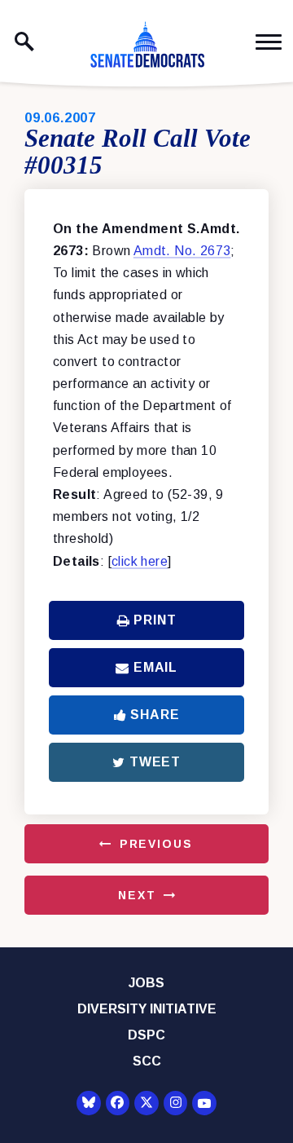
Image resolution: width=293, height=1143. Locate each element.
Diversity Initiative (146, 1009)
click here (140, 561)
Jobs (146, 983)
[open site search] (24, 41)
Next (136, 895)
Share (154, 715)
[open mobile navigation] (268, 42)
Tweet (155, 762)
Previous (156, 843)
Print (154, 620)
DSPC (146, 1035)
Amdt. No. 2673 (182, 251)
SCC (147, 1061)
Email (155, 667)
